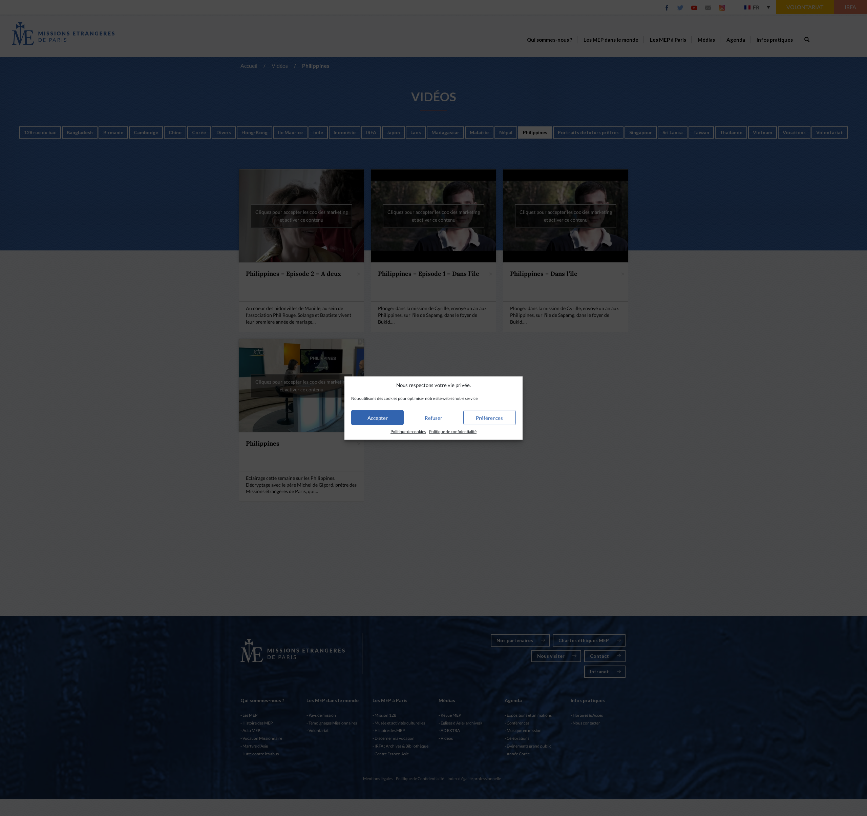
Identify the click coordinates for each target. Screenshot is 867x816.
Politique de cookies (408, 431)
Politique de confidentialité (453, 431)
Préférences (489, 418)
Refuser (433, 418)
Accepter (377, 418)
